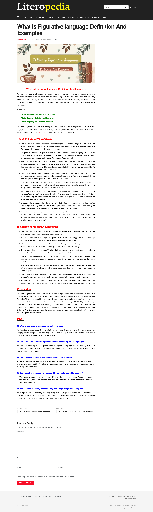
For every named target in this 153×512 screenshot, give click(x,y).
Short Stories (68, 17)
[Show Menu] (18, 17)
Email (19, 467)
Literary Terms (82, 17)
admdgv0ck (22, 39)
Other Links (58, 496)
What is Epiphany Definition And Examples (37, 121)
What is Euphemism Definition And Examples (38, 114)
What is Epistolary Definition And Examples (37, 118)
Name (20, 458)
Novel (105, 17)
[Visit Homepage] (43, 7)
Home (24, 17)
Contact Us (37, 496)
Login (133, 7)
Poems (57, 17)
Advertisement (27, 496)
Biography (96, 17)
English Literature (37, 17)
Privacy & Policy (47, 496)
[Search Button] (126, 7)
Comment (21, 432)
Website (60, 467)
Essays (50, 17)
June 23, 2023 (34, 39)
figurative (42, 132)
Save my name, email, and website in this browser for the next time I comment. (47, 477)
